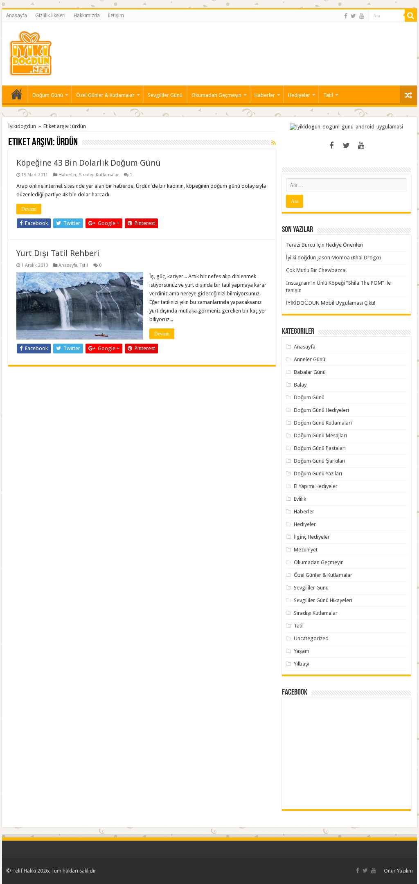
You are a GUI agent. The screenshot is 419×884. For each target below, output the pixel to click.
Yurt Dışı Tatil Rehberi (57, 253)
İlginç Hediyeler (312, 537)
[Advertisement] (262, 48)
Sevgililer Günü (165, 95)
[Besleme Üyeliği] (273, 142)
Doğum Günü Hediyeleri (321, 410)
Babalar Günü (310, 372)
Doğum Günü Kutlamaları (323, 423)
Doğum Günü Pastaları (320, 448)
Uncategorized (311, 638)
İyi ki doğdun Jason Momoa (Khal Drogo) (333, 257)
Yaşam (301, 651)
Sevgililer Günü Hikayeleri (323, 600)
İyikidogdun (22, 126)
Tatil (328, 95)
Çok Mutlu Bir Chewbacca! (316, 270)
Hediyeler (299, 95)
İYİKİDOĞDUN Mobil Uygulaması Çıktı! (330, 303)
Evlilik (300, 499)
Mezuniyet (306, 550)
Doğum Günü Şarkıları (319, 461)
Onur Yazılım (398, 871)
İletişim (116, 15)
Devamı (28, 209)
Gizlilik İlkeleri (50, 15)
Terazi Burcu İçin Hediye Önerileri (324, 245)
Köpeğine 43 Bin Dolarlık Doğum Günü (88, 163)
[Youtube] (361, 16)
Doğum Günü (47, 95)
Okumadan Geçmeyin (216, 95)
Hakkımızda (87, 15)
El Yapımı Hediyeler (316, 486)
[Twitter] (353, 16)
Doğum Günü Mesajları (320, 435)
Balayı (301, 385)
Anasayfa (16, 15)
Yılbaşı (301, 664)
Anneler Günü (309, 359)
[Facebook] (345, 16)
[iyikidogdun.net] (30, 52)
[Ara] (411, 15)
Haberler (265, 95)
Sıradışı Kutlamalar (99, 175)
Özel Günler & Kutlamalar (105, 95)
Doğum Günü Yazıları (318, 473)
